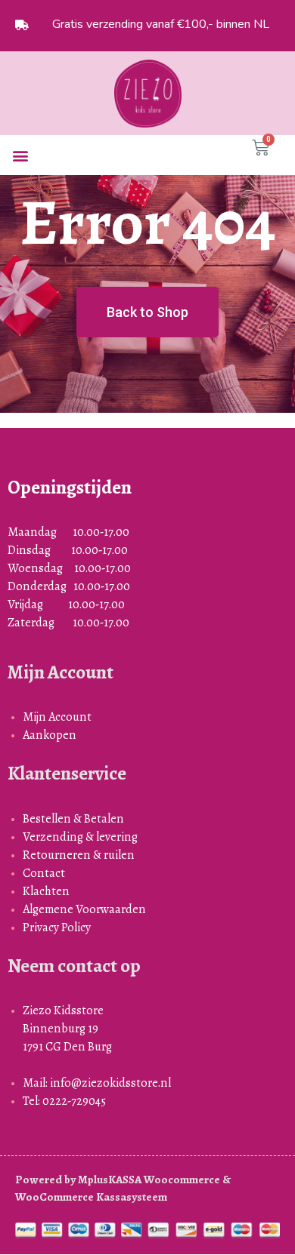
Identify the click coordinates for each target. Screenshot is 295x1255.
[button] (20, 155)
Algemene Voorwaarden (84, 909)
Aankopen (49, 734)
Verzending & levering (80, 836)
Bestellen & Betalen (73, 818)
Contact (44, 872)
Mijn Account (57, 716)
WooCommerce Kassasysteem (91, 1197)
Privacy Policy (57, 927)
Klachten (46, 890)
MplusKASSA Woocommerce (149, 1179)
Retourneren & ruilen (79, 854)
